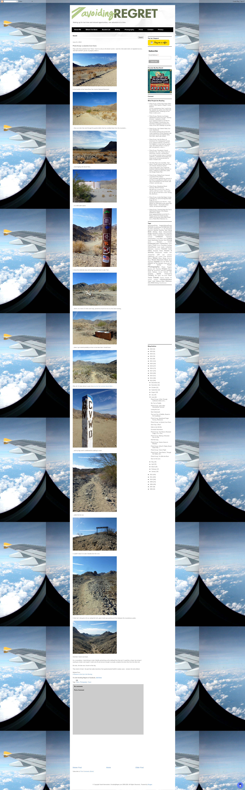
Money (164, 258)
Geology (169, 245)
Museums (160, 260)
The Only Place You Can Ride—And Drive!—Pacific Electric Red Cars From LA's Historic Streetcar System (160, 164)
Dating (169, 238)
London (160, 256)
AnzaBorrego (157, 227)
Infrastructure (158, 252)
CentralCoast (168, 235)
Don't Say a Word (156, 424)
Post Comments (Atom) (87, 771)
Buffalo (161, 233)
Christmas (169, 236)
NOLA (161, 261)
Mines (160, 258)
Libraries (169, 254)
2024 (151, 354)
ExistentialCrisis (153, 243)
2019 (151, 366)
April (152, 464)
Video (153, 281)
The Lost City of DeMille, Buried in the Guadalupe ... (160, 415)
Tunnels (167, 277)
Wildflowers (168, 281)
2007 (151, 486)
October (153, 387)
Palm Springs (154, 265)
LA (158, 254)
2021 (151, 361)
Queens (150, 269)
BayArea (156, 230)
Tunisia (162, 277)
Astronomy (157, 228)
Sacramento (157, 270)
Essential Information (157, 429)
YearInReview (162, 283)
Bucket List (106, 29)
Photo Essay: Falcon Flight (158, 450)
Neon (170, 260)
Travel (89, 682)
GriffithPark (168, 247)
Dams (161, 238)
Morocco (169, 258)
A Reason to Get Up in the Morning (82, 674)
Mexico (150, 258)
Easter (149, 241)
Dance (165, 238)
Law (163, 254)
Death (149, 240)
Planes (163, 267)
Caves (154, 235)
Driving (169, 240)
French (158, 245)
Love (164, 256)
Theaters (151, 275)
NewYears (150, 261)
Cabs (164, 233)
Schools (166, 272)
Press (141, 29)
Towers (170, 275)
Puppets (169, 267)
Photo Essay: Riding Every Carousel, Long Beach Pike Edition (159, 176)
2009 (151, 482)
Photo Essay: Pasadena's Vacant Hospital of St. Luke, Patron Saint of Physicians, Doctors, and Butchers (159, 152)
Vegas (149, 281)
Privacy (160, 29)
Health (170, 249)
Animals (150, 227)
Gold (158, 247)
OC (171, 261)
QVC (154, 269)
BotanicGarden (168, 232)
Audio (161, 228)
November (154, 385)
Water (163, 281)
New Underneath (155, 412)
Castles (150, 235)
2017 (151, 371)
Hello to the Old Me (156, 427)
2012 (151, 474)
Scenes (160, 272)
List (157, 256)
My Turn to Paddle (156, 403)
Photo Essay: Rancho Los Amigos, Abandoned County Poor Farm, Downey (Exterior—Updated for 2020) (160, 117)
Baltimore (150, 230)
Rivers (170, 269)
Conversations (152, 238)
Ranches (158, 269)
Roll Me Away (154, 439)
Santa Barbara (152, 272)
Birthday (155, 232)
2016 (151, 373)
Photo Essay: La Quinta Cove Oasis (161, 422)
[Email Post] (76, 680)
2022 (151, 358)
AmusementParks (153, 225)
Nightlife (157, 261)
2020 (151, 363)
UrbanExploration (166, 279)
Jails (170, 252)
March (153, 466)
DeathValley (155, 240)
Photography (129, 29)
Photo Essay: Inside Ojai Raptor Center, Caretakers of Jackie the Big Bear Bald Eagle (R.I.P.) (160, 198)
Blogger (150, 784)
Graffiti (163, 247)
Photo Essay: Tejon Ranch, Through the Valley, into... (161, 453)
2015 (151, 375)
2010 (151, 479)
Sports (159, 273)
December (154, 382)
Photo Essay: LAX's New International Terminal (158, 406)
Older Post (139, 767)
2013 (151, 380)
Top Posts (164, 275)
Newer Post (77, 767)
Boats (160, 232)
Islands (166, 252)
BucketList (155, 233)
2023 (151, 356)
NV (164, 261)
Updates (156, 279)
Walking (158, 281)
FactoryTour (164, 243)
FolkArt (150, 245)
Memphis (169, 256)
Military (155, 258)
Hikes (77, 682)
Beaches (161, 230)
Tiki (156, 275)
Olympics (160, 263)
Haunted (164, 249)
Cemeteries (160, 235)
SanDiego (169, 270)
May (152, 462)
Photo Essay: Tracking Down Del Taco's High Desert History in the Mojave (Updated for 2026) (160, 211)
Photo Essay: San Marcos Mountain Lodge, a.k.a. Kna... (161, 432)
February (154, 469)
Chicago (150, 236)
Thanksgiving (168, 273)
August (153, 392)
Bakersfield (169, 228)
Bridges (150, 233)
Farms (170, 243)
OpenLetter (167, 263)
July (152, 394)
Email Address (153, 55)
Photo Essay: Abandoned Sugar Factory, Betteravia (160, 419)
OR (171, 263)
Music (166, 260)
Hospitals (155, 250)
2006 (151, 489)
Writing (117, 29)
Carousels (169, 233)
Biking (170, 230)
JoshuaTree (151, 254)
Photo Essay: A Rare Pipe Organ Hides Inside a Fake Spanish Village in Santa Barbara (160, 105)
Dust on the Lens (155, 458)
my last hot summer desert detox (103, 386)
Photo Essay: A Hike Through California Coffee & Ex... (159, 400)
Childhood (159, 236)
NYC (167, 261)
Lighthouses (151, 256)
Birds (149, 232)
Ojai (157, 263)
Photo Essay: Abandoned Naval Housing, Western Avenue (158, 187)
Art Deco (150, 228)
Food (154, 245)
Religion (164, 269)
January (153, 471)
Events (170, 242)
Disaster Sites (163, 240)
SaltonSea (163, 270)
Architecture (165, 227)
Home (108, 767)
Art (171, 227)
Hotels (161, 250)
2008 (151, 484)
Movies (154, 260)
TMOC (159, 275)
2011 (151, 477)
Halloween (151, 249)
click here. (99, 677)
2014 (151, 378)
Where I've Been (91, 29)
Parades (169, 265)
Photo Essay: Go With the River (160, 456)
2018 (151, 368)
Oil (154, 263)
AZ (164, 228)
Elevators (159, 242)
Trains (150, 277)
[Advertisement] (108, 750)
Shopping (150, 273)
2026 (151, 349)
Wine (149, 283)
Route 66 (150, 270)
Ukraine (150, 279)
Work (153, 283)
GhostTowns (152, 247)
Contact (150, 29)
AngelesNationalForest (165, 225)
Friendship (164, 245)
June (152, 397)
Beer (166, 230)
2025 (151, 351)
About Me (77, 29)
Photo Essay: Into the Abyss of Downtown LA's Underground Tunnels (159, 140)
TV (171, 277)
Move (149, 260)
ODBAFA (150, 263)
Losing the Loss (155, 409)
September (154, 390)
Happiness (157, 249)
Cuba (157, 238)
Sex (171, 272)
